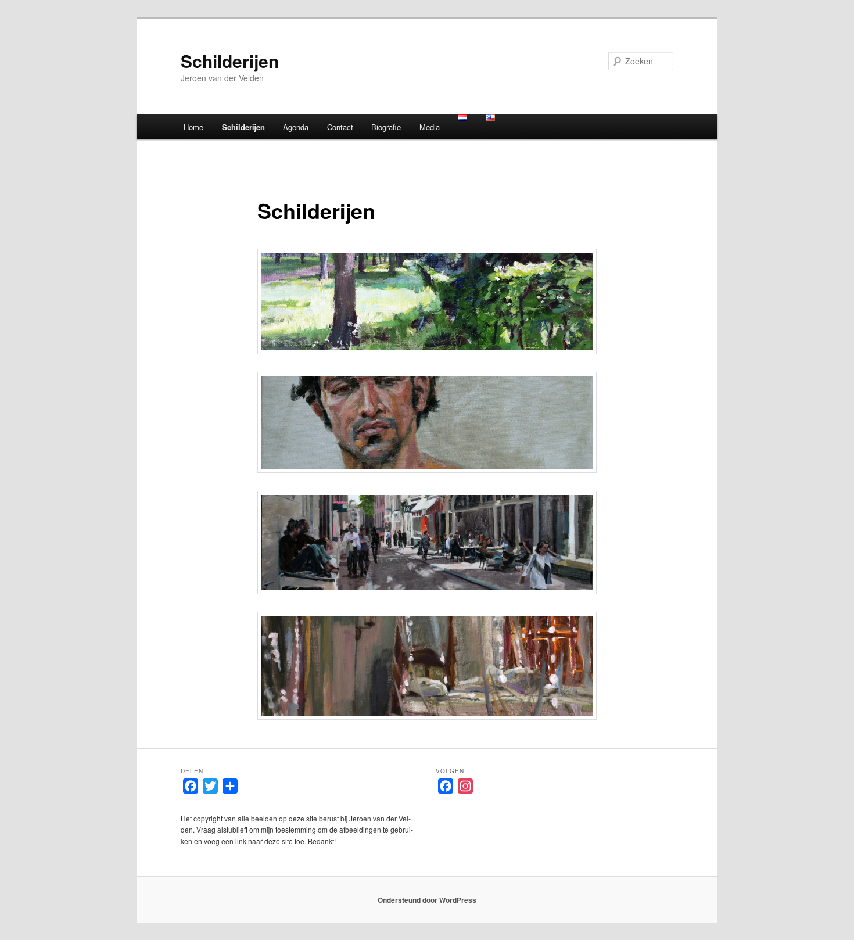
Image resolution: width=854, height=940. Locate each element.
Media (429, 126)
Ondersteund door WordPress (427, 900)
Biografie (386, 126)
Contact (340, 126)
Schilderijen (230, 60)
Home (193, 126)
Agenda (295, 126)
